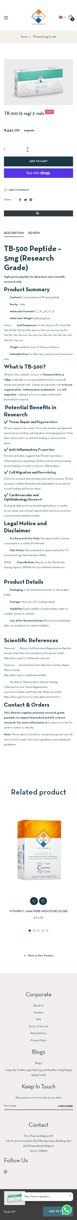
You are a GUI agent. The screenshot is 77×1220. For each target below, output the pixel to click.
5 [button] (47, 931)
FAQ (38, 1019)
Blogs (38, 1063)
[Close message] (70, 1195)
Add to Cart (58, 1211)
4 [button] (43, 931)
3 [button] (38, 931)
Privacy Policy (38, 1040)
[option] (38, 869)
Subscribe (65, 1106)
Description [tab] (14, 233)
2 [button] (34, 931)
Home (24, 37)
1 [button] (30, 931)
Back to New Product (41, 955)
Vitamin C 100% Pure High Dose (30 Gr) (38, 911)
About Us (38, 1005)
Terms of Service (38, 1026)
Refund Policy (38, 1033)
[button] (62, 17)
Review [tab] (34, 233)
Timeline (38, 1012)
